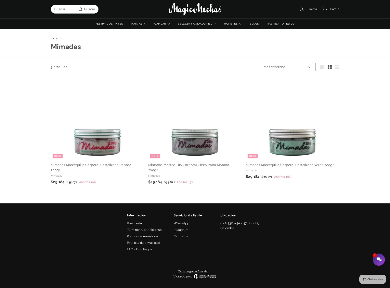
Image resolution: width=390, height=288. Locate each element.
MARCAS (137, 23)
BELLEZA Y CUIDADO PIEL (195, 23)
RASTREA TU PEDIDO (281, 23)
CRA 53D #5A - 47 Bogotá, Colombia (239, 225)
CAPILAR (160, 23)
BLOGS (254, 23)
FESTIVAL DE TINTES (109, 23)
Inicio (54, 38)
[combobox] (75, 9)
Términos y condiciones (144, 230)
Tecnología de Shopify (193, 271)
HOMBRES (231, 23)
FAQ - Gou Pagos (139, 249)
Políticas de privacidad (143, 243)
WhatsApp (181, 223)
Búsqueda (134, 223)
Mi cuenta (181, 236)
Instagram (181, 230)
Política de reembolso (143, 236)
